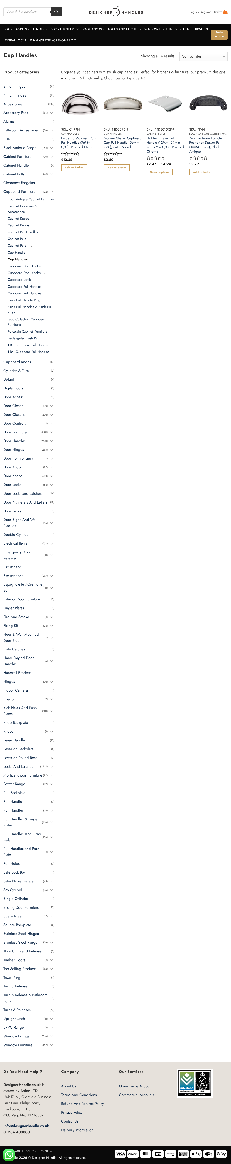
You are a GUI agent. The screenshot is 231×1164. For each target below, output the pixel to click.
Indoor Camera (15, 690)
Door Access (13, 397)
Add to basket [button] (74, 168)
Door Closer (13, 405)
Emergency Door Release (16, 555)
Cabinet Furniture (194, 29)
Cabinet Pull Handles (23, 232)
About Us (68, 1086)
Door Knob (12, 467)
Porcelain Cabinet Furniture (27, 331)
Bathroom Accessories (21, 130)
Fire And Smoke (16, 616)
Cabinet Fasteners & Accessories (22, 209)
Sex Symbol (12, 890)
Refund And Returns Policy (82, 1103)
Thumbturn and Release (22, 951)
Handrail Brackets (17, 672)
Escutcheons (13, 575)
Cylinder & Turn (16, 370)
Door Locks (12, 484)
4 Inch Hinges (14, 95)
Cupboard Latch (19, 279)
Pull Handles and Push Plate (21, 851)
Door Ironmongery (18, 458)
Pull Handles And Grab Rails (22, 836)
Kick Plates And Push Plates (20, 710)
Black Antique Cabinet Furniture (31, 199)
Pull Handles (13, 810)
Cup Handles (18, 259)
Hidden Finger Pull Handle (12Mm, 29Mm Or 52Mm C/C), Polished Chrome (165, 145)
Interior (9, 699)
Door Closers (14, 414)
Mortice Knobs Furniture (22, 775)
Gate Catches (14, 649)
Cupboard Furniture (19, 191)
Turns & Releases (17, 1009)
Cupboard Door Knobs (24, 266)
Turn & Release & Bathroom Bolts (25, 998)
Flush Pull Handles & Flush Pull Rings (30, 309)
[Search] (56, 11)
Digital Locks (15, 40)
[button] (200, 12)
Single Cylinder (15, 898)
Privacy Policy (71, 1112)
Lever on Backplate (18, 749)
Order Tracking (39, 1151)
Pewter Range (14, 784)
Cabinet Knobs (18, 218)
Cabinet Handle (16, 165)
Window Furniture (159, 29)
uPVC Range (13, 1027)
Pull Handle (12, 801)
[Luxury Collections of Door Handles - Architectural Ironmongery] (116, 12)
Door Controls (14, 423)
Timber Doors (14, 960)
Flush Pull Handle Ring (24, 300)
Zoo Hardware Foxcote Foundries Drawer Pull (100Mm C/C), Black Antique (205, 145)
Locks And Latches (123, 29)
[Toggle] (51, 112)
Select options (159, 172)
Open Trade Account (135, 1086)
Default (9, 379)
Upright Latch (14, 1018)
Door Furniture (63, 29)
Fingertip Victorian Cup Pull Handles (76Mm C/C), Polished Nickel (78, 143)
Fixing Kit (10, 625)
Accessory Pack (15, 112)
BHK (6, 139)
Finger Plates (13, 608)
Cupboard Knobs (17, 361)
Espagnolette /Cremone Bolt (52, 40)
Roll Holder (12, 863)
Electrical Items (15, 543)
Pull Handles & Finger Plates (21, 822)
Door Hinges (13, 449)
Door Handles (15, 29)
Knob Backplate (15, 722)
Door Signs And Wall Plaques (20, 522)
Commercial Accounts (136, 1094)
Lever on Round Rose (20, 757)
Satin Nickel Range (18, 881)
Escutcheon (12, 566)
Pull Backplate (14, 792)
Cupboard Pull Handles (24, 286)
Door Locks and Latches (22, 493)
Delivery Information (77, 1130)
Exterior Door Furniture (21, 599)
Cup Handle (16, 252)
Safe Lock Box (14, 872)
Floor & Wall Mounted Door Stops (21, 637)
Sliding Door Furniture (21, 907)
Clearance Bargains (19, 182)
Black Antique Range (20, 147)
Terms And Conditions (79, 1094)
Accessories (13, 103)
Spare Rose (12, 916)
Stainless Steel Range (20, 942)
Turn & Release (15, 986)
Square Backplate (17, 924)
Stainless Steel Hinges (21, 933)
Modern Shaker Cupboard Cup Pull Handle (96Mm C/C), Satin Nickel (123, 143)
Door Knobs (92, 29)
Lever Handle (14, 740)
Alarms (8, 121)
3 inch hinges (14, 86)
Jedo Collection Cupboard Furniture (26, 322)
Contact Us (70, 1121)
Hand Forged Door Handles (18, 661)
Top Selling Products (19, 968)
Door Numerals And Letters (25, 502)
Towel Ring (12, 977)
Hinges (38, 29)
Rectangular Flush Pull (23, 338)
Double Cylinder (16, 534)
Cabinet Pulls (14, 174)
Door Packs (12, 510)
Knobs (8, 731)
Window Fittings (16, 1036)
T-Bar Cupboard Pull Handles (28, 345)
